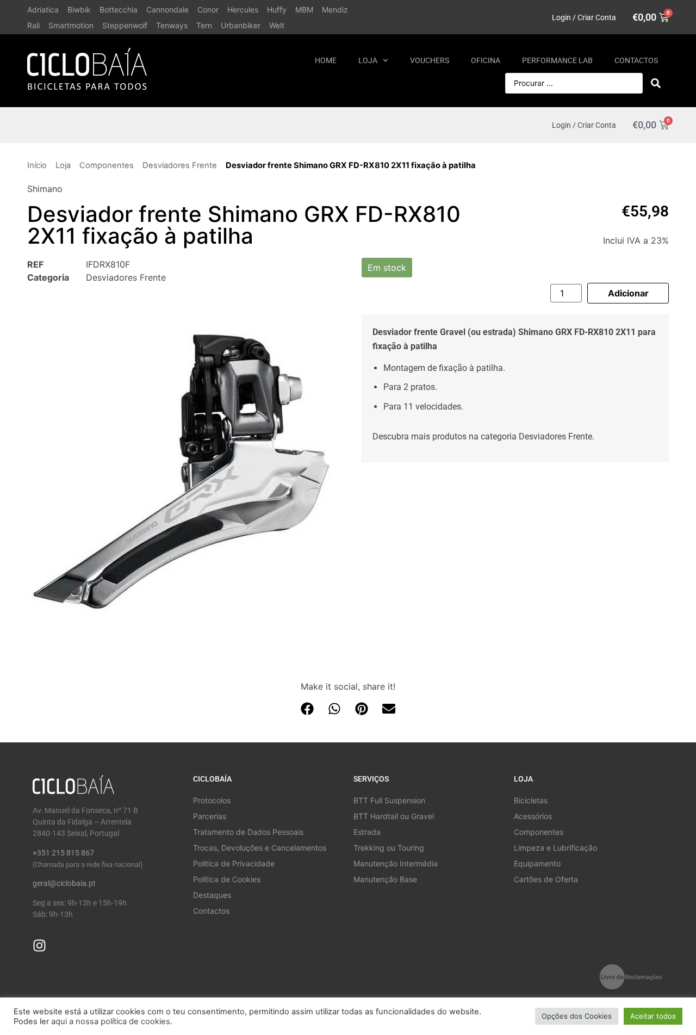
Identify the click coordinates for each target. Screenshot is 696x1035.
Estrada (367, 831)
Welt (276, 25)
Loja (367, 60)
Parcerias (209, 816)
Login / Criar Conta (584, 17)
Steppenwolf (124, 25)
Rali (33, 25)
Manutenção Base (385, 879)
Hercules (242, 9)
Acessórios (533, 816)
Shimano (45, 188)
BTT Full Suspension (389, 800)
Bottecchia (119, 9)
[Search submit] (656, 83)
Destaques (212, 895)
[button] (307, 708)
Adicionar (628, 293)
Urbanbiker (240, 25)
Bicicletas (531, 800)
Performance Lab (557, 60)
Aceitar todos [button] (653, 1016)
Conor (208, 9)
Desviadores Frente (179, 165)
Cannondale (167, 9)
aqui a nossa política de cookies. (111, 1021)
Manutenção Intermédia (395, 863)
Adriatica (43, 9)
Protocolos (212, 800)
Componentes (106, 165)
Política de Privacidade (234, 863)
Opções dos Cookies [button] (577, 1016)
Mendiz (335, 9)
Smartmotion (71, 25)
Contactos (636, 60)
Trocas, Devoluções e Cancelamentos (259, 847)
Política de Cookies (226, 879)
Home (326, 60)
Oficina (485, 60)
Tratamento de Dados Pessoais (248, 831)
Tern (204, 25)
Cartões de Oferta (546, 879)
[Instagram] (39, 945)
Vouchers (429, 60)
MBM (304, 9)
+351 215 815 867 (63, 852)
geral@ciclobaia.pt (64, 883)
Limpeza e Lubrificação (555, 847)
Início (37, 165)
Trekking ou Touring (388, 847)
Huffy (277, 9)
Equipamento (537, 863)
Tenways (172, 25)
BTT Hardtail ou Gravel (393, 816)
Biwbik (79, 9)
